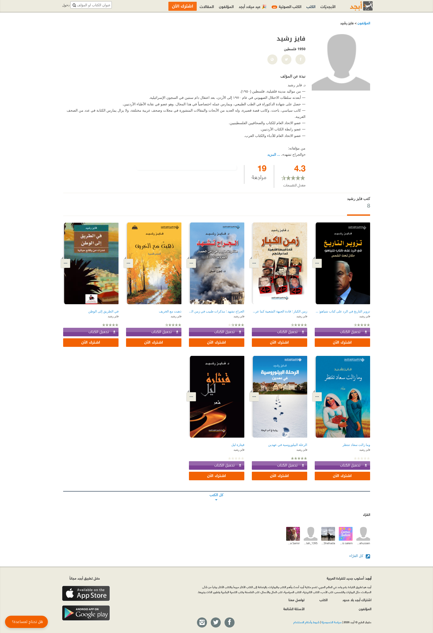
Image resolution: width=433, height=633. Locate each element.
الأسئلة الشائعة (293, 608)
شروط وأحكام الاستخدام (306, 621)
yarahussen (363, 543)
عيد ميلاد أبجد (253, 6)
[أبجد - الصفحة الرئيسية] (355, 6)
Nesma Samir (293, 543)
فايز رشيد (364, 316)
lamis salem (346, 543)
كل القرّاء (356, 555)
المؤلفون (363, 23)
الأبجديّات (328, 6)
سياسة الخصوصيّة (331, 621)
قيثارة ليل (237, 445)
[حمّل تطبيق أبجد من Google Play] (86, 613)
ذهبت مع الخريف (170, 311)
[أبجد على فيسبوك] (229, 622)
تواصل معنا (296, 599)
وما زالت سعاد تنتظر (356, 445)
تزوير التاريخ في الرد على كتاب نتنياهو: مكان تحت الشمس (342, 311)
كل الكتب (216, 491)
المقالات (207, 6)
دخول (66, 5)
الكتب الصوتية (287, 6)
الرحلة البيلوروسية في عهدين (287, 445)
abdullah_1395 (310, 543)
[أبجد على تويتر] (215, 622)
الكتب (310, 6)
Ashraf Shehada (328, 543)
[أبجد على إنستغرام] (201, 622)
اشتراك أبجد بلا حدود (357, 599)
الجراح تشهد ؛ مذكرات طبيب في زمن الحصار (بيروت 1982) (216, 311)
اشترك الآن (342, 342)
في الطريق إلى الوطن (103, 311)
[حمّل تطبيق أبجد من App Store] (86, 593)
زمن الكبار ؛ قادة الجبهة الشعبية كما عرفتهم (279, 311)
